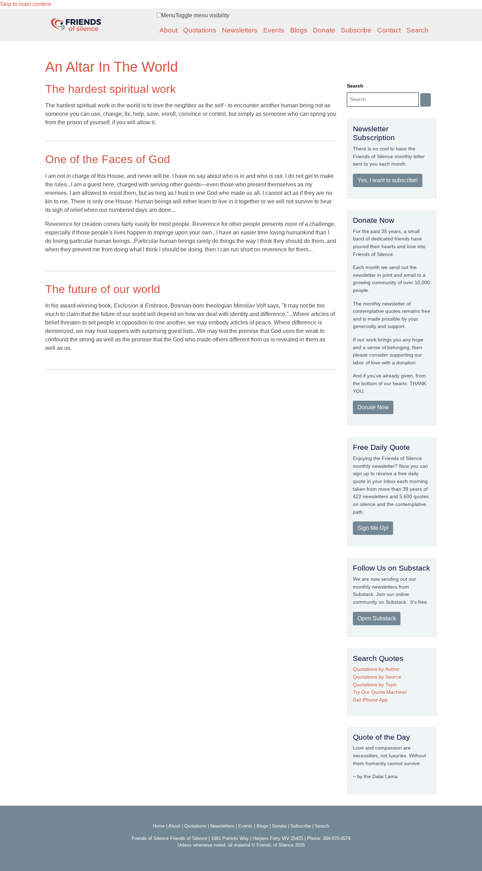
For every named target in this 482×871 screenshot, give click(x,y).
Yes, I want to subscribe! (387, 180)
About (168, 30)
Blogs (298, 30)
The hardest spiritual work (110, 89)
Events (273, 30)
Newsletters (240, 30)
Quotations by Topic (375, 684)
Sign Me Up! (372, 528)
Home (159, 826)
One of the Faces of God (107, 159)
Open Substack (376, 618)
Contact (389, 30)
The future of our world (102, 289)
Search (417, 30)
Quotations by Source (377, 677)
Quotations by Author (376, 669)
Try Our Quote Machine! (380, 692)
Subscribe (356, 30)
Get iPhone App (370, 700)
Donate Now (373, 407)
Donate (324, 30)
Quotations (199, 30)
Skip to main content (25, 4)
